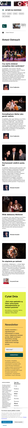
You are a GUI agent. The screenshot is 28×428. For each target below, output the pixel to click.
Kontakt (16, 391)
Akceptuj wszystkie (7, 422)
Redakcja (16, 388)
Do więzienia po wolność (12, 261)
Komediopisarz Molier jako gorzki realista (12, 115)
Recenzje (9, 13)
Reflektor (21, 13)
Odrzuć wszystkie (18, 422)
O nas (15, 386)
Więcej (16, 403)
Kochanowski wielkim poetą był (13, 164)
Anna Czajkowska (14, 87)
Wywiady (15, 13)
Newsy (4, 13)
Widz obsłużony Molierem (12, 214)
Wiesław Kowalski (14, 187)
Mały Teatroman (6, 16)
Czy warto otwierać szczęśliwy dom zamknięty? (13, 65)
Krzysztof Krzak (14, 281)
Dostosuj (5, 425)
